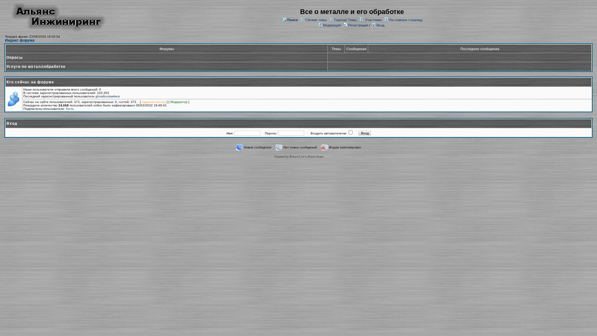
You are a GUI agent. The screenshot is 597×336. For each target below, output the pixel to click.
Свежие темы (316, 20)
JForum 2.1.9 (296, 156)
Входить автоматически (328, 133)
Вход (380, 25)
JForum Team (315, 156)
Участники (373, 20)
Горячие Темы (345, 20)
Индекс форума (20, 40)
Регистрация (357, 25)
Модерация (332, 25)
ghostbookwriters (107, 96)
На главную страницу (406, 20)
